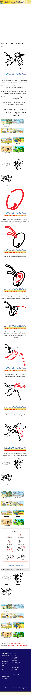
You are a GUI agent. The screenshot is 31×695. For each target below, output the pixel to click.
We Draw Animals (15, 687)
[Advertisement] (15, 24)
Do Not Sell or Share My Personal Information (20, 684)
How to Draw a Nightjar (14, 670)
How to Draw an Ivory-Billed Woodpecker (15, 659)
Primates (3, 674)
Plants (18, 152)
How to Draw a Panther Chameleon (15, 673)
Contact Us (22, 687)
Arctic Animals (5, 661)
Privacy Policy (26, 688)
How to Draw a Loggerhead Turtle (15, 666)
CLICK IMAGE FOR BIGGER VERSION (15, 215)
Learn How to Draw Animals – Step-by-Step (15, 4)
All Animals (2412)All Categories (6, 125)
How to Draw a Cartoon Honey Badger (17, 645)
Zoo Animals (6, 134)
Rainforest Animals (18, 134)
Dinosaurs (18, 143)
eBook (3, 665)
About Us (27, 687)
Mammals (4, 669)
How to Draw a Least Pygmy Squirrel (16, 663)
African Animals (5, 659)
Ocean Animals (18, 124)
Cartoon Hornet (6, 185)
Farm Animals (6, 143)
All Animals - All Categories (5, 656)
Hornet (6, 170)
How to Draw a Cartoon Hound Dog (15, 643)
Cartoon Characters (6, 152)
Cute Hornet (18, 170)
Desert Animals (5, 663)
